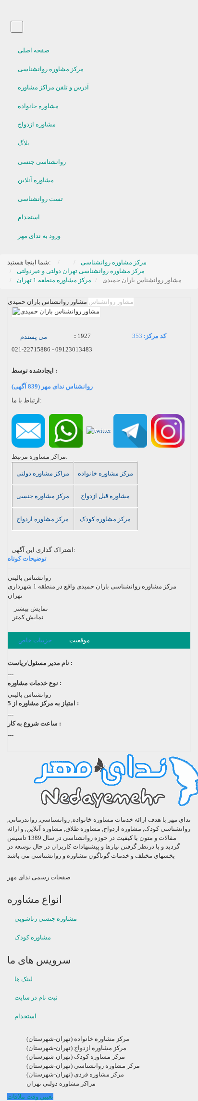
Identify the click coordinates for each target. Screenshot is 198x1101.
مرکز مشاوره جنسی (42, 496)
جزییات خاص (35, 640)
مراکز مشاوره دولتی (42, 473)
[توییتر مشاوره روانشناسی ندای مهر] (99, 430)
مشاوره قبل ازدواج (105, 496)
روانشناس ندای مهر (52, 386)
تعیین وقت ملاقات (30, 1096)
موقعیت (79, 640)
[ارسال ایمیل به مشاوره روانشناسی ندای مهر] (28, 430)
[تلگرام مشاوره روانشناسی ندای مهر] (130, 430)
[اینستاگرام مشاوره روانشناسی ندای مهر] (168, 430)
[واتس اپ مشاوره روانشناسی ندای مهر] (66, 430)
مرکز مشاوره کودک (105, 519)
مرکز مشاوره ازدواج (42, 519)
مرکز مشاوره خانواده (105, 473)
